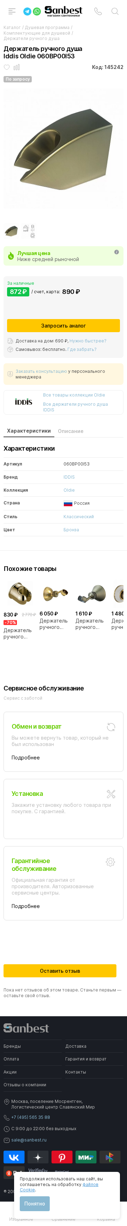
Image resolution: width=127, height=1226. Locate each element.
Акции (10, 1072)
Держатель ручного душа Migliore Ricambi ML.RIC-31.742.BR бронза (54, 624)
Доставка (75, 1046)
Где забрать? (82, 349)
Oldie (69, 490)
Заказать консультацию (41, 371)
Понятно (34, 1204)
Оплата (11, 1059)
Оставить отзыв (60, 971)
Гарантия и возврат (86, 1059)
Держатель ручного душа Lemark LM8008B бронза (91, 624)
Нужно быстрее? (88, 340)
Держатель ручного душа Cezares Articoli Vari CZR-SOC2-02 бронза (18, 633)
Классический (79, 516)
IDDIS (69, 477)
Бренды (12, 1046)
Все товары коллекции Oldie (74, 395)
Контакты (75, 1072)
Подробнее (26, 757)
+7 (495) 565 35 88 (30, 1117)
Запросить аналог (63, 326)
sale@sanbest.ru (29, 1140)
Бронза (71, 529)
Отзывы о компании (25, 1084)
